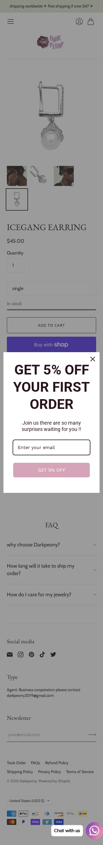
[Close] (93, 359)
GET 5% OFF (52, 470)
